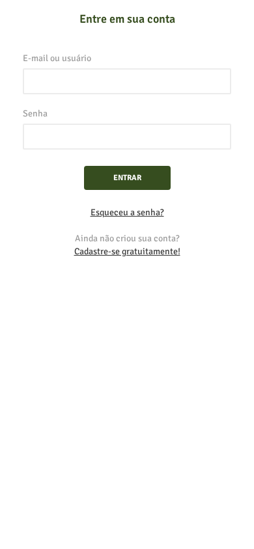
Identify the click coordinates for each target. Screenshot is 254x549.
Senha (35, 113)
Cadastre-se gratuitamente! (127, 251)
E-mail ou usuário (57, 58)
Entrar (127, 178)
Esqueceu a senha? (127, 212)
